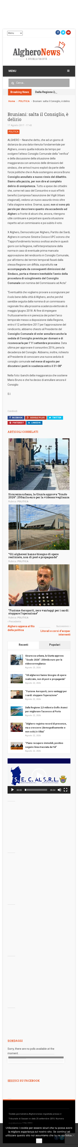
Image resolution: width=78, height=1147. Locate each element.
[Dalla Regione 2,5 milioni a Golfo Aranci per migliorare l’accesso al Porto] (17, 710)
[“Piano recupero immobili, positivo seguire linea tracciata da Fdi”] (17, 745)
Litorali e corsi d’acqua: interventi (55, 632)
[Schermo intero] (65, 790)
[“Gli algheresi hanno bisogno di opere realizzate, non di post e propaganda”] (39, 526)
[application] (39, 776)
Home (11, 101)
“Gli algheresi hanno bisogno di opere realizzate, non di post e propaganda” (33, 555)
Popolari (54, 644)
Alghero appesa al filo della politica (21, 628)
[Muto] (59, 790)
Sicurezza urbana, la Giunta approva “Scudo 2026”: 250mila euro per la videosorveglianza (38, 495)
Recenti (23, 644)
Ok (39, 1140)
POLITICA (24, 101)
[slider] (36, 790)
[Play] (12, 790)
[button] (39, 775)
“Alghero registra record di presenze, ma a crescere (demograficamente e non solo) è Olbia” (46, 727)
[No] (73, 1135)
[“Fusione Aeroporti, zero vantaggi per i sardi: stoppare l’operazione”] (39, 585)
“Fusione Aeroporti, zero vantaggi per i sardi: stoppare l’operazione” (38, 612)
